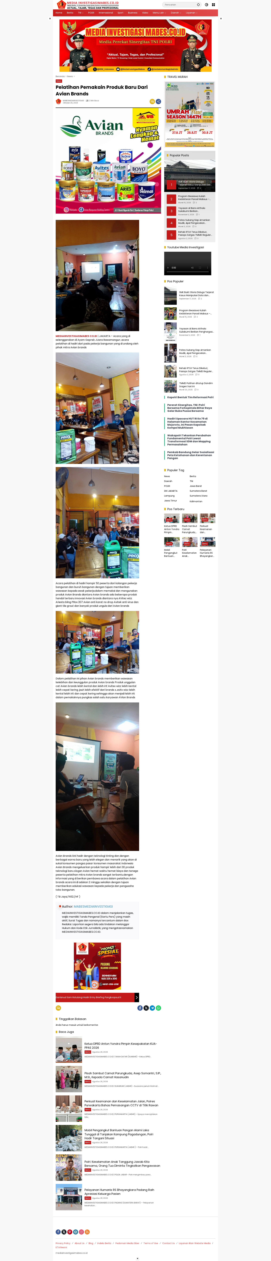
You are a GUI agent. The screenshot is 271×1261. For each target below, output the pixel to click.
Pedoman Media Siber (127, 1243)
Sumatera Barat (198, 490)
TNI (191, 481)
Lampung (169, 495)
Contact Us (168, 1243)
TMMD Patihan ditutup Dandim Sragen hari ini (196, 385)
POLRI (167, 486)
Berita (87, 1052)
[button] (198, 4)
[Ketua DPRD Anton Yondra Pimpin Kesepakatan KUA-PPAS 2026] (69, 1049)
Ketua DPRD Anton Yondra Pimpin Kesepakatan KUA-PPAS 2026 (171, 529)
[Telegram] (152, 1008)
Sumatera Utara (198, 495)
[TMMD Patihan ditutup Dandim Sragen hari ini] (170, 386)
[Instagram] (81, 1231)
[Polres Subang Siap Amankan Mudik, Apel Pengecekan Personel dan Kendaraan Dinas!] (170, 353)
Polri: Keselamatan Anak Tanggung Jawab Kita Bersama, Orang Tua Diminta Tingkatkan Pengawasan (122, 1164)
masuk (72, 1025)
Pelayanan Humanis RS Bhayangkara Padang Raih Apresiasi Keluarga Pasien (119, 1192)
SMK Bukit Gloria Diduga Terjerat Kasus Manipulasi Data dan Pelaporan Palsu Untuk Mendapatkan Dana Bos (196, 294)
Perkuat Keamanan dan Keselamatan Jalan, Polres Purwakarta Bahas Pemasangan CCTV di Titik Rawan (121, 1103)
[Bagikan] (158, 101)
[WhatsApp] (158, 1008)
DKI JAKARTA (170, 490)
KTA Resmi (61, 1247)
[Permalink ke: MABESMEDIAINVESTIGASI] (59, 101)
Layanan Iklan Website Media (194, 1243)
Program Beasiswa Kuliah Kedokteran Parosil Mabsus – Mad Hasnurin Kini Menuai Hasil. (195, 198)
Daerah (168, 481)
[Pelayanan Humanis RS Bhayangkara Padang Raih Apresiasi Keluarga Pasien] (69, 1197)
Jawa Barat (196, 486)
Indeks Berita (104, 1243)
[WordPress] (75, 1231)
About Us (79, 1243)
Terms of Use (150, 1243)
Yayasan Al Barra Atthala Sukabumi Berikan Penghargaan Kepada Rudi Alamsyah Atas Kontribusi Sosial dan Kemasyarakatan (195, 210)
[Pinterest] (69, 1231)
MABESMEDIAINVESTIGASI (73, 101)
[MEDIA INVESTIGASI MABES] (88, 4)
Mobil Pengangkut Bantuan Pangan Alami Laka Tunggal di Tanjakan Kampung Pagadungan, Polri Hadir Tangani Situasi (119, 1134)
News (58, 81)
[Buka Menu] (213, 5)
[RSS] (87, 1231)
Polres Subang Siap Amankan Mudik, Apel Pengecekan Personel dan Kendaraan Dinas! (195, 222)
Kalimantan (196, 501)
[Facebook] (140, 1008)
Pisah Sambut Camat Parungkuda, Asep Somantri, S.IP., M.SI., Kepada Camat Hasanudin (123, 1075)
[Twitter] (146, 1008)
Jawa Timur (170, 500)
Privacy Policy (63, 1243)
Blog (91, 1243)
